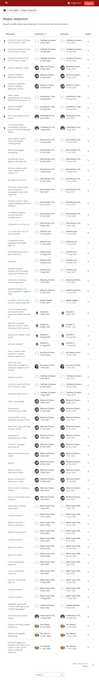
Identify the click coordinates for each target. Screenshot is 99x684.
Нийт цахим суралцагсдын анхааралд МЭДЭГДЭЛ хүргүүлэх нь (19, 97)
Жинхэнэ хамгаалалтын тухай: (18, 454)
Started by (39, 34)
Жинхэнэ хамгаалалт (17, 532)
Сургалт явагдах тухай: (18, 68)
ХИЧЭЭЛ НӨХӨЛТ (15, 344)
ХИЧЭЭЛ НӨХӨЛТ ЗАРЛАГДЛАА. (15, 107)
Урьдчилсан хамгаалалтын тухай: (17, 409)
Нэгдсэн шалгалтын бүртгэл (17, 581)
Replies (88, 34)
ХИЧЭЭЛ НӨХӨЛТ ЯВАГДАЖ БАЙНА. (16, 76)
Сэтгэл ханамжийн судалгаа (16, 563)
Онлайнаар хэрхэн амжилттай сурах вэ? (17, 160)
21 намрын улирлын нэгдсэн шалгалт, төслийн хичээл (16, 215)
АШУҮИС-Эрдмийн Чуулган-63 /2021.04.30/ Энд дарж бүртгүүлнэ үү (18, 325)
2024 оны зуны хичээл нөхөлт (17, 616)
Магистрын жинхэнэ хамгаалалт (17, 507)
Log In (89, 3)
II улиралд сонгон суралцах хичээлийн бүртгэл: (17, 243)
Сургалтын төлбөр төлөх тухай (19, 335)
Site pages (13, 10)
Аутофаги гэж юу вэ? (17, 180)
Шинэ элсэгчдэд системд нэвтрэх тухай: (19, 427)
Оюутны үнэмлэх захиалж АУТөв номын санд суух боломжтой (18, 271)
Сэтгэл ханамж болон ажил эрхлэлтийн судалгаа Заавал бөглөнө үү (19, 313)
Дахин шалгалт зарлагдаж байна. (16, 471)
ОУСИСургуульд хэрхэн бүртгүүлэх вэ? (18, 253)
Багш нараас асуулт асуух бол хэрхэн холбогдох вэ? (17, 141)
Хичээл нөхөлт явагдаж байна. (18, 489)
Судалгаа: (12, 261)
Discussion (10, 34)
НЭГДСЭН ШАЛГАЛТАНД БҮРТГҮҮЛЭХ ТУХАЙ (19, 41)
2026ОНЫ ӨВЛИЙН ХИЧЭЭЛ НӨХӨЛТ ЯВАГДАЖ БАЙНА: (16, 86)
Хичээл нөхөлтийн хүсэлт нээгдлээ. (19, 498)
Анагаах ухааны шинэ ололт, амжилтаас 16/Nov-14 (17, 170)
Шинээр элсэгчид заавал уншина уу (19, 625)
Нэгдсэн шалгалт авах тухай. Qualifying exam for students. (19, 203)
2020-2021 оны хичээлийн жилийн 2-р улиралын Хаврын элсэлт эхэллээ (19, 366)
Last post (64, 34)
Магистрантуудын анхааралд (16, 151)
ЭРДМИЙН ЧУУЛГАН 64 (18, 224)
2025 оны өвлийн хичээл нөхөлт (19, 116)
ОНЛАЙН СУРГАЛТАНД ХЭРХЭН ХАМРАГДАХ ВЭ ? (19, 301)
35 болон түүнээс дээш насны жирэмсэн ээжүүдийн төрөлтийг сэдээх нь (18, 191)
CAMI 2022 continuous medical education (17, 281)
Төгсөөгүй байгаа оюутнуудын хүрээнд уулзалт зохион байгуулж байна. (19, 128)
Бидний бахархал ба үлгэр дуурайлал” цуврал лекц (19, 291)
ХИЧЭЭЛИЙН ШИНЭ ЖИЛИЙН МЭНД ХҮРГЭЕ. (19, 418)
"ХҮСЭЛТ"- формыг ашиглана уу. (16, 445)
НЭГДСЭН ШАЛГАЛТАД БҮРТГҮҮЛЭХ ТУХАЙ (18, 59)
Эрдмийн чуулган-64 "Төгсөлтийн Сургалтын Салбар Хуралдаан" (18, 606)
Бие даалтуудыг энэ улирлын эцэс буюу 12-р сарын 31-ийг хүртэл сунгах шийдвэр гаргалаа (18, 647)
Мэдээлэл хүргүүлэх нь (18, 394)
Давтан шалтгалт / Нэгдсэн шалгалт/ (16, 523)
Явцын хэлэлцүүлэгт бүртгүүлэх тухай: (17, 480)
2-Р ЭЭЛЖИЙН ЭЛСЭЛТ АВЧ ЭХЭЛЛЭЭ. (18, 232)
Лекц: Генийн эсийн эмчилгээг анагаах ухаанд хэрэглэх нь (16, 353)
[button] (74, 3)
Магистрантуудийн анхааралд (16, 634)
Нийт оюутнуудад (16, 401)
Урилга (11, 463)
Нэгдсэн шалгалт (15, 377)
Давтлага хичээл (15, 547)
